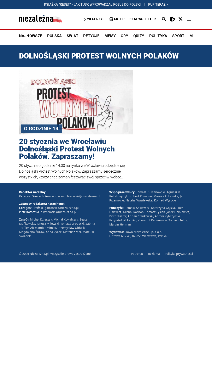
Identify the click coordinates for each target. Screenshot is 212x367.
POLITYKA (158, 36)
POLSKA (54, 36)
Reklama (154, 254)
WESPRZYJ (96, 19)
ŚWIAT (72, 36)
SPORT (178, 36)
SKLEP (119, 19)
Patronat (137, 254)
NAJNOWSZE (30, 36)
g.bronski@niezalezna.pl (62, 208)
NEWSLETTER (145, 19)
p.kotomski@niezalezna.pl (59, 212)
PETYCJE (91, 36)
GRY (124, 36)
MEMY (110, 36)
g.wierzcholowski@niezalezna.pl (77, 196)
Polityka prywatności (179, 254)
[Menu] (189, 19)
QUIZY (138, 36)
